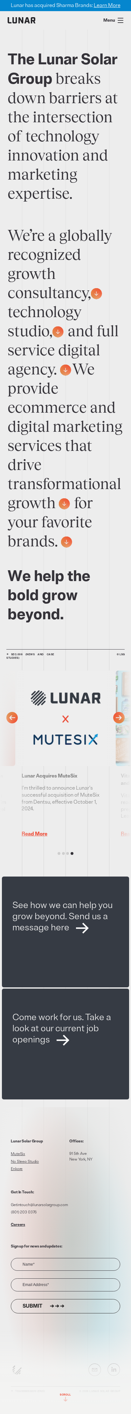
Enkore (17, 1169)
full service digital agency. (63, 350)
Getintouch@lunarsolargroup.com (39, 1205)
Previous (12, 717)
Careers (18, 1224)
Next (119, 717)
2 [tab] (63, 853)
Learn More (107, 5)
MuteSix (18, 1154)
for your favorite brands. (50, 522)
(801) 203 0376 (24, 1212)
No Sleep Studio (25, 1161)
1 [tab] (59, 853)
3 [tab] (67, 853)
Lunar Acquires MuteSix (47, 776)
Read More (32, 834)
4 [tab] (72, 853)
